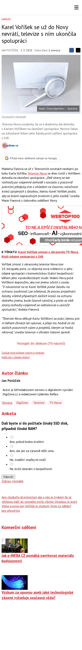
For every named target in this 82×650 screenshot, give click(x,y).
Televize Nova (37, 173)
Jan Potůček (10, 50)
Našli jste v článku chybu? (16, 357)
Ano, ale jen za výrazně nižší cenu (32, 451)
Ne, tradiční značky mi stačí (28, 460)
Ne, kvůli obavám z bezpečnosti (31, 469)
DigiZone (22, 403)
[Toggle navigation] (76, 7)
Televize (38, 403)
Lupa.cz (6, 18)
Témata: (7, 403)
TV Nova (55, 403)
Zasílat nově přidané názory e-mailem (23, 353)
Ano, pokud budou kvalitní (27, 442)
